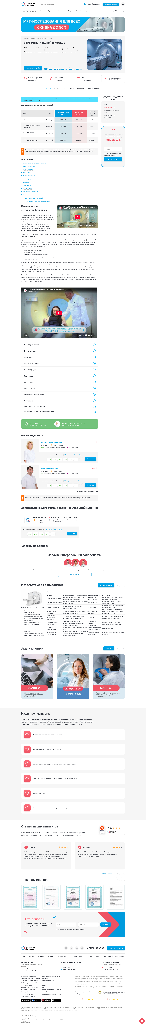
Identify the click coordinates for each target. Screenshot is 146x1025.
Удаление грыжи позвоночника (29, 987)
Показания (26, 172)
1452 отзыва (41, 521)
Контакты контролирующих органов (51, 989)
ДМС (115, 11)
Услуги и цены (31, 11)
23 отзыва (60, 445)
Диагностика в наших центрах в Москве (37, 201)
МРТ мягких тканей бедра (111, 110)
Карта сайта (44, 991)
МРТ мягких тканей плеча (111, 113)
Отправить (105, 924)
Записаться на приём (33, 68)
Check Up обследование (27, 991)
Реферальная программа (114, 956)
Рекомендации (27, 179)
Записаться (90, 459)
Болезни (107, 11)
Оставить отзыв (107, 873)
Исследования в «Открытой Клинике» (35, 163)
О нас (41, 11)
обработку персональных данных (112, 154)
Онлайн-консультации (47, 980)
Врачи (50, 11)
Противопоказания (29, 175)
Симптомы (96, 11)
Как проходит (27, 185)
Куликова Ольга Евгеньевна (73, 423)
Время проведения (29, 166)
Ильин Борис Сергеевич (50, 468)
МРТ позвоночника (26, 985)
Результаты (26, 195)
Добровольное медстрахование (30, 980)
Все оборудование (106, 585)
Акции (70, 11)
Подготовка (26, 182)
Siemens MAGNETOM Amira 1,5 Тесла (32, 607)
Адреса (60, 11)
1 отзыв (60, 471)
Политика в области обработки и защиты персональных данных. (64, 1010)
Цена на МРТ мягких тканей (34, 198)
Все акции (109, 648)
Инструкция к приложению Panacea (51, 994)
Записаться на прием (111, 4)
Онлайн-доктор (81, 11)
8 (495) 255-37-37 (94, 4)
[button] (81, 458)
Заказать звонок (113, 159)
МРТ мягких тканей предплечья (109, 116)
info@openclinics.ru (81, 994)
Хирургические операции (28, 989)
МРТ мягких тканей (109, 105)
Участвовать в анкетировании (110, 995)
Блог (42, 987)
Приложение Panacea (27, 994)
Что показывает (28, 169)
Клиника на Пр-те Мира (110, 963)
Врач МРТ (93, 442)
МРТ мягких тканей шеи (111, 120)
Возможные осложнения (31, 191)
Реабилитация (27, 188)
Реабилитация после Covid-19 (29, 983)
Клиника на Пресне (39, 517)
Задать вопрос (74, 574)
